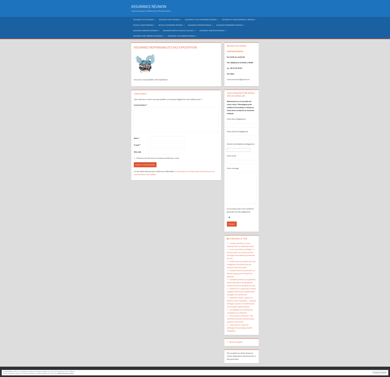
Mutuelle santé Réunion (143, 25)
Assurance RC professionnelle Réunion (238, 19)
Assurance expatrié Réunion (199, 25)
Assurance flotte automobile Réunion (200, 19)
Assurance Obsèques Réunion (145, 30)
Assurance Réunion (148, 6)
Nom (136, 138)
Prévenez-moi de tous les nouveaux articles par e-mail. (157, 158)
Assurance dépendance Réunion (229, 25)
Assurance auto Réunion (143, 19)
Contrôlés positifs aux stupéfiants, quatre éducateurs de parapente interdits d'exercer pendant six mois (241, 282)
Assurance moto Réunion (169, 19)
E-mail (137, 145)
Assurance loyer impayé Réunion (181, 36)
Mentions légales (236, 342)
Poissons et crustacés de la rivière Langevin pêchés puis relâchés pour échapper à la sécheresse (241, 291)
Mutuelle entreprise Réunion (170, 25)
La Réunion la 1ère (238, 238)
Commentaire (140, 105)
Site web (137, 152)
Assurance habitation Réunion (211, 30)
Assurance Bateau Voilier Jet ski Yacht (178, 30)
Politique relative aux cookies (65, 373)
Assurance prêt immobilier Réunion (147, 36)
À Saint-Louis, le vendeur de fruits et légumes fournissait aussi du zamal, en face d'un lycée (241, 264)
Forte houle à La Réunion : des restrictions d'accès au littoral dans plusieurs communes (240, 319)
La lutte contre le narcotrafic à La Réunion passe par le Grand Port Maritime (241, 273)
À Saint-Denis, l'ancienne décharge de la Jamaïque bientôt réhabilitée (239, 328)
